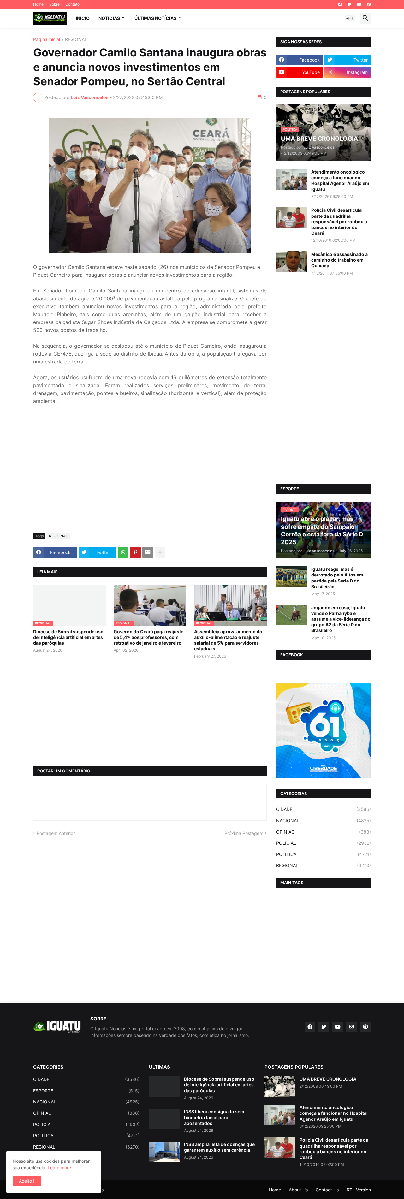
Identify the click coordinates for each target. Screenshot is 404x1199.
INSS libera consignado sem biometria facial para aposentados (214, 1117)
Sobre (54, 4)
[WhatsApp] (123, 552)
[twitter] (349, 4)
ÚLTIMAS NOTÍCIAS (155, 18)
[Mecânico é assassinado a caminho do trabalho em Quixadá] (291, 261)
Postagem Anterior (56, 833)
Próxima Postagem (243, 833)
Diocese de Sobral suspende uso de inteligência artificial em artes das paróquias (68, 637)
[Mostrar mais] (160, 552)
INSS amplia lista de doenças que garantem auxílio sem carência (219, 1147)
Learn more (59, 1167)
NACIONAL (323, 820)
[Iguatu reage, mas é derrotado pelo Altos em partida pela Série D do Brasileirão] (291, 576)
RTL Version (359, 1189)
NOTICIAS (109, 18)
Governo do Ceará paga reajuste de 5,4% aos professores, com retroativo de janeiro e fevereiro (148, 637)
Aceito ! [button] (26, 1181)
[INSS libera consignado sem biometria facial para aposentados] (164, 1119)
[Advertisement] (150, 481)
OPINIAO (323, 832)
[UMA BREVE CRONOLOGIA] (279, 1086)
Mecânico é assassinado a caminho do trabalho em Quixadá (339, 259)
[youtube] (359, 4)
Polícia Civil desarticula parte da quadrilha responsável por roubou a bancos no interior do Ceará (339, 221)
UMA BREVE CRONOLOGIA (328, 1079)
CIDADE (323, 809)
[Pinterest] (135, 552)
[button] (350, 18)
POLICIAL (323, 843)
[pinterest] (369, 4)
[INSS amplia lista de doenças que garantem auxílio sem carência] (164, 1152)
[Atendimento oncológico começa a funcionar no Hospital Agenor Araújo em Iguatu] (291, 179)
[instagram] (351, 1027)
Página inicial (46, 39)
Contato (72, 4)
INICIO (83, 18)
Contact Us (327, 1189)
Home (38, 4)
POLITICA (323, 854)
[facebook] (340, 4)
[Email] (147, 552)
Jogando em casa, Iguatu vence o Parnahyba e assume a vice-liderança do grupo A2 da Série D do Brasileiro (341, 619)
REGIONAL (76, 39)
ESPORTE (86, 1090)
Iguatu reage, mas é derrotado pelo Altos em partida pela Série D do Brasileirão (337, 577)
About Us (298, 1189)
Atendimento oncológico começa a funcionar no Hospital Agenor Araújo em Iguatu (340, 180)
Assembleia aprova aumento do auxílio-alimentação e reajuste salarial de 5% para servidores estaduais (228, 640)
